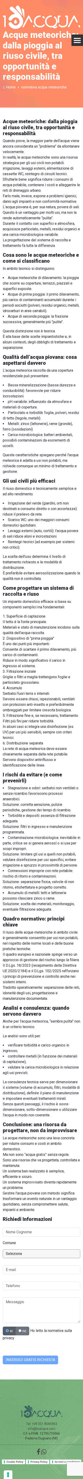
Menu (77, 40)
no (23, 1331)
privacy (8, 1338)
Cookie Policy (14, 1461)
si (11, 1331)
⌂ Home (9, 87)
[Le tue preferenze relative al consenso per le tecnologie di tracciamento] (8, 1474)
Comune (9, 1243)
